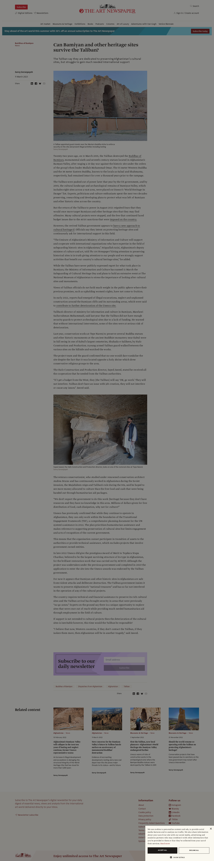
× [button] (211, 829)
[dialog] (179, 843)
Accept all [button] (162, 850)
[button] (178, 857)
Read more (165, 843)
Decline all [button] (194, 850)
